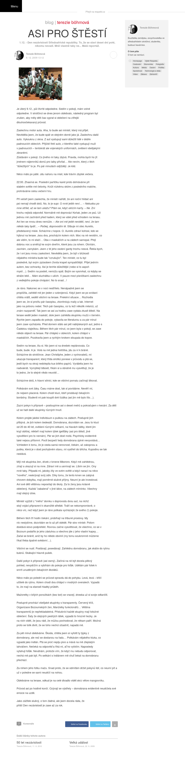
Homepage (137, 61)
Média (144, 67)
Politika (161, 67)
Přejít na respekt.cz (95, 11)
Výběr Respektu (151, 61)
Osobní (152, 67)
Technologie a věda (152, 71)
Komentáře (26, 723)
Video (135, 74)
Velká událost (78, 742)
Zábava (144, 74)
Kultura (136, 67)
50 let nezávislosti (29, 742)
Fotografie (160, 64)
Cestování (137, 64)
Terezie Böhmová (73, 22)
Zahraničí (153, 74)
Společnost (137, 71)
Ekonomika (148, 64)
